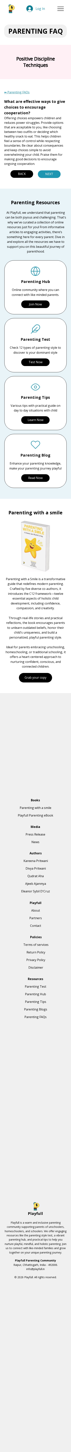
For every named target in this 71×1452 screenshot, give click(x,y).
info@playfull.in (35, 1269)
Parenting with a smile (35, 808)
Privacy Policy (35, 960)
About (35, 910)
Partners (35, 918)
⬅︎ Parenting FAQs (17, 92)
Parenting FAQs (35, 1017)
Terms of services (35, 945)
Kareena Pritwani (35, 861)
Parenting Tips (35, 1002)
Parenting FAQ (35, 31)
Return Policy (36, 952)
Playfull (35, 1213)
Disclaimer (35, 967)
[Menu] (60, 8)
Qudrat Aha (35, 876)
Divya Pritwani (36, 868)
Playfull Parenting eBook (35, 815)
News (35, 842)
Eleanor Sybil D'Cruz (35, 891)
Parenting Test (35, 986)
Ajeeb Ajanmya (35, 884)
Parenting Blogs (35, 1009)
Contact (35, 926)
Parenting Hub (35, 994)
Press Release (35, 834)
